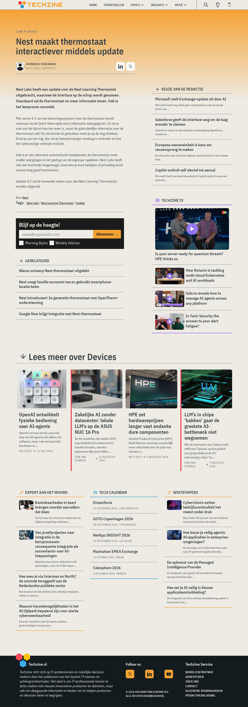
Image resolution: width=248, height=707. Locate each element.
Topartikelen (113, 5)
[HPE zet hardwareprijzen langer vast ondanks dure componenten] (151, 389)
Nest (25, 197)
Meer (179, 5)
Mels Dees (25, 451)
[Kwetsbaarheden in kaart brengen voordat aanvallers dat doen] (26, 512)
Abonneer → (107, 234)
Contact (191, 686)
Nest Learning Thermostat (57, 203)
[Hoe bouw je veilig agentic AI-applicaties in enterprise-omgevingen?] (174, 542)
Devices (32, 31)
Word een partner (199, 672)
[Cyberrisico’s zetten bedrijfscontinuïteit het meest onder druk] (174, 512)
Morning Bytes (36, 242)
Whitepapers (185, 492)
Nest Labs (33, 203)
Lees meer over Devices (72, 357)
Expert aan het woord (46, 492)
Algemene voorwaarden (203, 691)
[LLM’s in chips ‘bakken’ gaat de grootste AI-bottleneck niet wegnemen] (206, 389)
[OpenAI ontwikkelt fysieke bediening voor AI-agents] (42, 389)
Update (80, 203)
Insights (157, 5)
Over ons (192, 681)
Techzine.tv (172, 200)
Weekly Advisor (68, 242)
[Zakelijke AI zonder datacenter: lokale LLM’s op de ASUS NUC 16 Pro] (97, 389)
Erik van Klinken (80, 458)
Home (93, 5)
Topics (135, 5)
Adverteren (194, 677)
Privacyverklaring (200, 695)
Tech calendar (113, 492)
